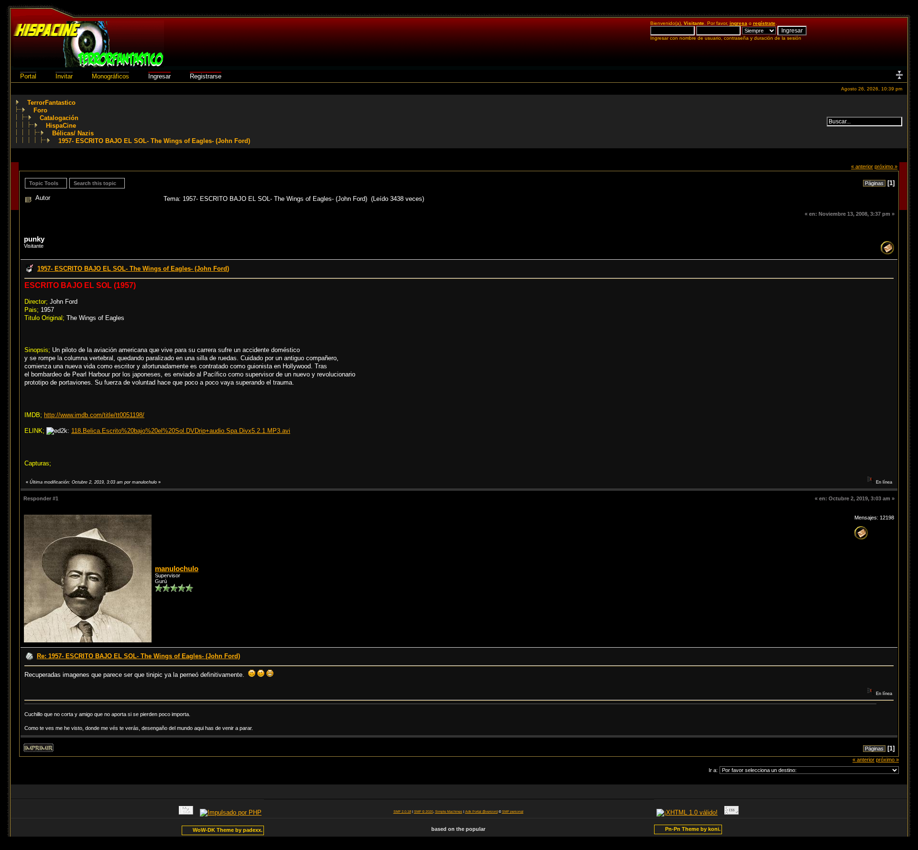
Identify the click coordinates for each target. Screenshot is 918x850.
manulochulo (176, 569)
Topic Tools (43, 183)
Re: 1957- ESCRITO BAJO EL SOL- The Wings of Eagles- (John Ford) (138, 656)
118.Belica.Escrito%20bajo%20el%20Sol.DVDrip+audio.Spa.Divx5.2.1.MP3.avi (180, 430)
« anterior (862, 166)
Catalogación (59, 117)
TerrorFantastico (51, 102)
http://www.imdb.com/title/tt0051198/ (94, 415)
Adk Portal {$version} (481, 811)
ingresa (738, 23)
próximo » (885, 166)
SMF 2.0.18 (402, 811)
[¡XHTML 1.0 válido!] (687, 812)
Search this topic (95, 183)
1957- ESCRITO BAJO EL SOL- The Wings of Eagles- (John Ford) (154, 140)
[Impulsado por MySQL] (186, 812)
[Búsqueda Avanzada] (821, 121)
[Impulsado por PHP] (230, 812)
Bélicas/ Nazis (73, 133)
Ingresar (159, 76)
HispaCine (61, 125)
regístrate (764, 23)
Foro (40, 110)
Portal (28, 76)
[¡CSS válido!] (731, 812)
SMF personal (513, 811)
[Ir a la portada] (88, 65)
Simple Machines (448, 811)
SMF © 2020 (423, 811)
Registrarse (205, 76)
